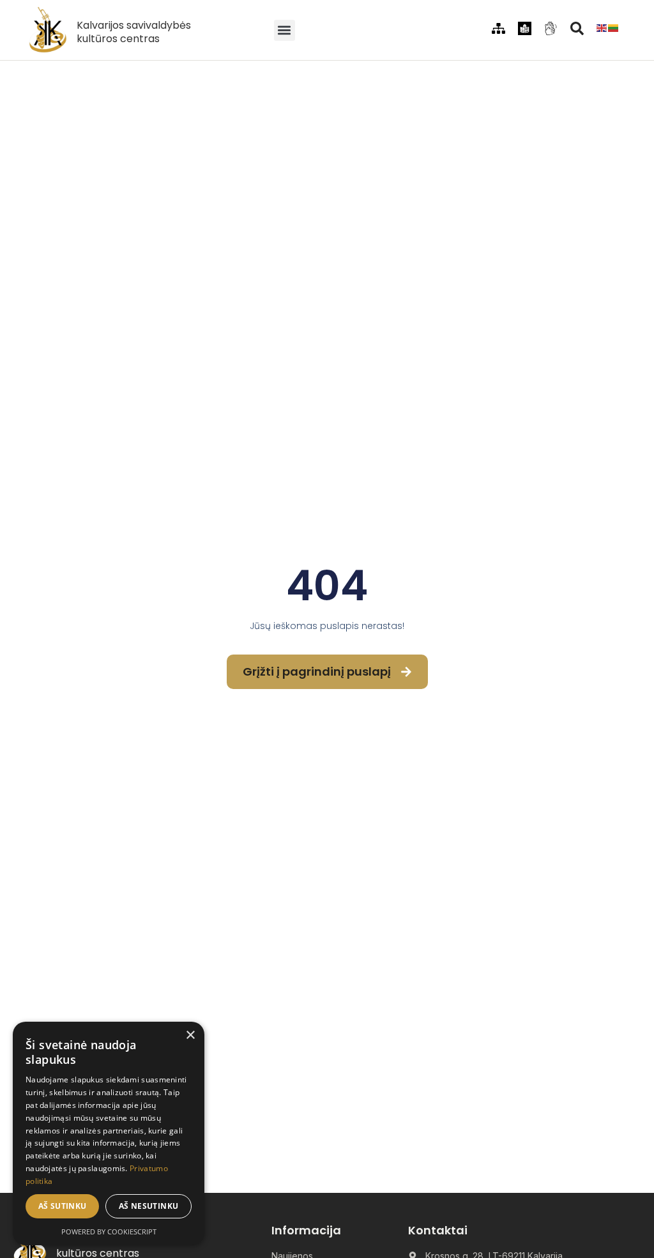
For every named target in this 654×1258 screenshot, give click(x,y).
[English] (602, 26)
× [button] (190, 1035)
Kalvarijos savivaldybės (134, 25)
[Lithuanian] (614, 26)
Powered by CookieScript (108, 1231)
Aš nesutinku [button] (149, 1206)
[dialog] (108, 1133)
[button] (284, 30)
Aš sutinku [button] (62, 1206)
